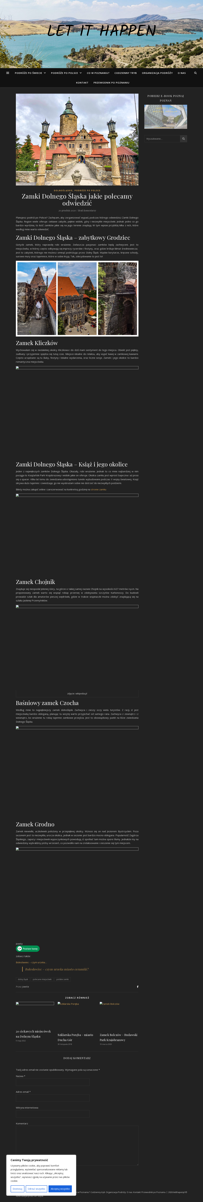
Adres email (23, 1091)
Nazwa (20, 1076)
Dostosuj (17, 1188)
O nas (182, 72)
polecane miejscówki (42, 979)
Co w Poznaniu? (98, 72)
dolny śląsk (23, 979)
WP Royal (38, 1196)
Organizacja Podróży (157, 72)
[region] (41, 1175)
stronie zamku (98, 489)
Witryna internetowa (27, 1107)
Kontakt (82, 82)
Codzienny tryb (126, 72)
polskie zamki (62, 979)
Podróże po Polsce (64, 72)
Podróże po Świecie (28, 72)
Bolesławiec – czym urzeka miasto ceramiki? (56, 969)
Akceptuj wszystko (60, 1188)
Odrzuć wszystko (36, 1188)
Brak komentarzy (87, 210)
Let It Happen (101, 32)
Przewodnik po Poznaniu (111, 82)
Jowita (25, 986)
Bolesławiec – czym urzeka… (31, 962)
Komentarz (22, 1123)
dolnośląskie (63, 190)
